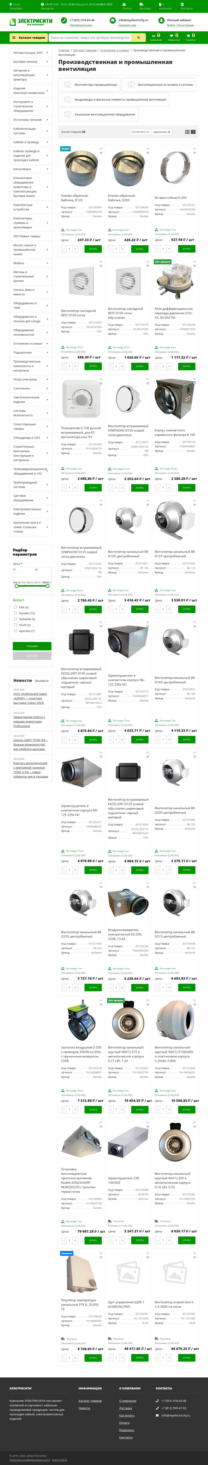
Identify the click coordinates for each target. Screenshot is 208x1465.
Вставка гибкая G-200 (171, 198)
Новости (84, 1408)
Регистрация (186, 25)
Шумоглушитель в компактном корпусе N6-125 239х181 (126, 680)
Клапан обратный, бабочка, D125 (75, 197)
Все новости (42, 680)
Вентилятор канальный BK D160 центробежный (175, 680)
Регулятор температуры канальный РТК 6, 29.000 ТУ (80, 1304)
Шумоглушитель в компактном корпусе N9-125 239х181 (79, 810)
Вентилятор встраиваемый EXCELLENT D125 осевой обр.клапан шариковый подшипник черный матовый (128, 808)
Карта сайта (59, 1460)
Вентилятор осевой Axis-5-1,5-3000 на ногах (174, 1304)
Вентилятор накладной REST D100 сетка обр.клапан (125, 313)
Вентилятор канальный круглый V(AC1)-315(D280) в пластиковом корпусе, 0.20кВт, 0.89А (174, 1054)
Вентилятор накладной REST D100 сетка (78, 313)
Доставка (125, 1408)
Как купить (126, 1415)
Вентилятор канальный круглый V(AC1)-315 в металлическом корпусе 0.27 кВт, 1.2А (126, 1054)
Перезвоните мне (81, 25)
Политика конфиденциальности (30, 1460)
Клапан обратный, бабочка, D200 (121, 197)
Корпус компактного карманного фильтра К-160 (175, 432)
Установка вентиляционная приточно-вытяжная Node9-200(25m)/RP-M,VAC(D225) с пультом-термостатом (78, 1180)
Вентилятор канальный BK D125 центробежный (175, 554)
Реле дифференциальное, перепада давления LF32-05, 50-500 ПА (174, 313)
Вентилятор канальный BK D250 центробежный (81, 934)
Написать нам (127, 25)
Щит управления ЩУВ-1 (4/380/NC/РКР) (126, 1304)
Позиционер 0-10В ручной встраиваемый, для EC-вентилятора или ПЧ (81, 432)
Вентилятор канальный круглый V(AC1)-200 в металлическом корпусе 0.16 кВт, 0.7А (173, 1180)
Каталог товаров (31, 38)
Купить (93, 249)
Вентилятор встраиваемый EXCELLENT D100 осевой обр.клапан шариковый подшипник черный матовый (81, 678)
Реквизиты (126, 1430)
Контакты (126, 1437)
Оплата (124, 1423)
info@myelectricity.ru (133, 20)
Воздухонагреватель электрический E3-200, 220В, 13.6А (125, 934)
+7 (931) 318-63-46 (82, 20)
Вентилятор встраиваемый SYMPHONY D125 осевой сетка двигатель (81, 552)
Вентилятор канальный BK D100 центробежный (128, 554)
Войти (171, 25)
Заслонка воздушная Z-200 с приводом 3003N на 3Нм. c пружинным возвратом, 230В (81, 1054)
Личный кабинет (179, 20)
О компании (127, 1401)
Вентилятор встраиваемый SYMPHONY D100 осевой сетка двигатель (128, 430)
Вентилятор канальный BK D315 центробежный (175, 934)
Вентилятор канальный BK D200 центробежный (175, 810)
